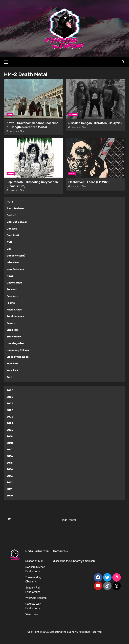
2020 (10, 429)
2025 (10, 396)
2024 (10, 403)
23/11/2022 (14, 190)
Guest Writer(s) (16, 255)
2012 (10, 482)
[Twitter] (107, 577)
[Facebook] (98, 577)
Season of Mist (34, 561)
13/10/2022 (75, 186)
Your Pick (12, 370)
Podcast (12, 289)
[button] (7, 61)
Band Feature (15, 208)
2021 (10, 423)
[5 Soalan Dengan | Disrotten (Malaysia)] (95, 99)
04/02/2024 (75, 127)
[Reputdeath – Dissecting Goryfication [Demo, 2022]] (33, 158)
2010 (10, 495)
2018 (10, 443)
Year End (12, 363)
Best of (11, 215)
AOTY (10, 201)
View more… (32, 614)
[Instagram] (116, 577)
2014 (10, 469)
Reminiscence (15, 316)
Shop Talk (12, 329)
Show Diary (14, 336)
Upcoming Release (18, 350)
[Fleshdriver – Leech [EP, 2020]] (95, 158)
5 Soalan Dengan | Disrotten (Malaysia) (95, 123)
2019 (10, 436)
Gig (9, 248)
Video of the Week (18, 356)
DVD (9, 242)
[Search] (123, 62)
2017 (10, 449)
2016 (10, 456)
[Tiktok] (107, 586)
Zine (9, 377)
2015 (10, 462)
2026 (10, 390)
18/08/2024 (14, 131)
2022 (10, 416)
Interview (73, 114)
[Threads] (116, 586)
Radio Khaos (14, 309)
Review (11, 174)
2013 (10, 475)
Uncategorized (16, 343)
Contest (12, 228)
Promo (11, 302)
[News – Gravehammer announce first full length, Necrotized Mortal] (33, 99)
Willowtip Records (36, 597)
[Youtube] (98, 586)
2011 (9, 489)
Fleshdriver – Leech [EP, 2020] (89, 182)
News (10, 114)
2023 (10, 410)
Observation (14, 282)
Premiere (12, 296)
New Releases (15, 269)
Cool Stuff (13, 235)
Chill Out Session (17, 221)
